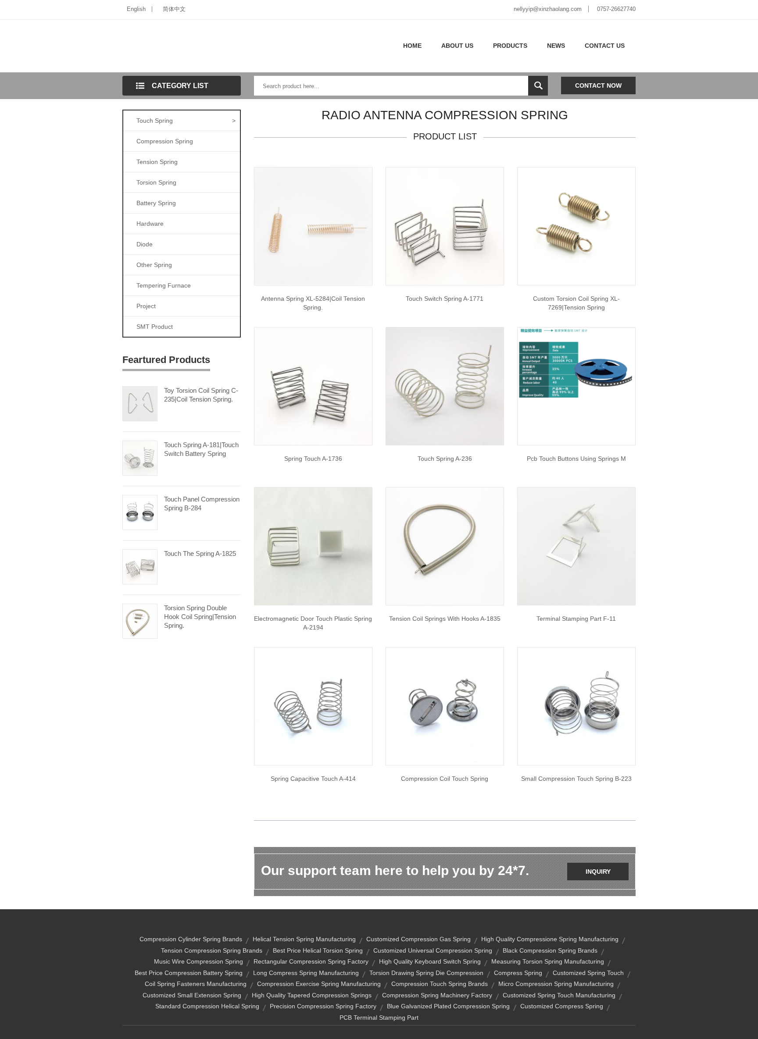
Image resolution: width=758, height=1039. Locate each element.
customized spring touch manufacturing (559, 995)
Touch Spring (186, 120)
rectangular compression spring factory (311, 961)
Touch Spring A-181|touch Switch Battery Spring (201, 449)
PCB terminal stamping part (379, 1017)
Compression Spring (164, 141)
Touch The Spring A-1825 (200, 553)
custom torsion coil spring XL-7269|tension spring (576, 303)
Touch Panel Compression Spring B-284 (202, 503)
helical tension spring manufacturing (304, 939)
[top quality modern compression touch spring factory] (445, 705)
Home (412, 45)
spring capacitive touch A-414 (313, 778)
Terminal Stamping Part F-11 (576, 618)
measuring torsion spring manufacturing (547, 961)
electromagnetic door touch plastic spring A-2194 (313, 623)
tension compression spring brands (211, 950)
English (136, 9)
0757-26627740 (616, 9)
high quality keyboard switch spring (430, 961)
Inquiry (598, 871)
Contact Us (605, 45)
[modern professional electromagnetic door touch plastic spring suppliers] (313, 545)
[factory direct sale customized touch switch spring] (445, 225)
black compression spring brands (550, 950)
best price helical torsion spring (318, 950)
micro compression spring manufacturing (556, 983)
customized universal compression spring (432, 950)
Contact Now (598, 85)
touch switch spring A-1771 (444, 298)
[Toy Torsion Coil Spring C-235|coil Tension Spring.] (140, 402)
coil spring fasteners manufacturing (196, 983)
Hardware (150, 223)
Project (146, 306)
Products (510, 45)
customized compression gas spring (418, 939)
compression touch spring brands (439, 983)
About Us (457, 45)
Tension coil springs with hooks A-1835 (445, 618)
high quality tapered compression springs (312, 995)
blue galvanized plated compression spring (448, 1006)
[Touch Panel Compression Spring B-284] (140, 511)
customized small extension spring (192, 995)
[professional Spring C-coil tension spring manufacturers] (313, 225)
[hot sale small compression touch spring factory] (576, 705)
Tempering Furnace (163, 285)
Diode (144, 244)
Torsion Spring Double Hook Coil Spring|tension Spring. (200, 616)
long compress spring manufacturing (306, 972)
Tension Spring (157, 161)
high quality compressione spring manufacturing (550, 939)
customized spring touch (588, 972)
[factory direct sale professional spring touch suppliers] (313, 385)
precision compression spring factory (323, 1006)
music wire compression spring (198, 961)
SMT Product (154, 326)
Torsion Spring (156, 182)
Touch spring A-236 (445, 458)
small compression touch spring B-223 (576, 778)
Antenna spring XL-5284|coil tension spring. (313, 303)
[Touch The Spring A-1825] (140, 565)
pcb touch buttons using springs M (576, 458)
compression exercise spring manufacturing (319, 983)
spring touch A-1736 (313, 458)
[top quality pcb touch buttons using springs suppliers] (576, 363)
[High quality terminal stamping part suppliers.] (576, 545)
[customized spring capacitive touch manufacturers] (313, 705)
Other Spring (154, 264)
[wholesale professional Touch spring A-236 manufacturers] (445, 385)
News (556, 45)
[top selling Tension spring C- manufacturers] (576, 225)
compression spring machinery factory (437, 995)
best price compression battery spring (189, 972)
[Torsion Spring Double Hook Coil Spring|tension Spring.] (140, 620)
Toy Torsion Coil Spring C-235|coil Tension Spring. (201, 395)
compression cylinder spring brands (190, 939)
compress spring (518, 972)
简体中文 (174, 9)
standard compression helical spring (207, 1006)
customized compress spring (561, 1006)
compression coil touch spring (444, 778)
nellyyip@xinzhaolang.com (548, 9)
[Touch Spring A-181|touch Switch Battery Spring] (140, 457)
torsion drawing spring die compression (426, 972)
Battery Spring (156, 202)
